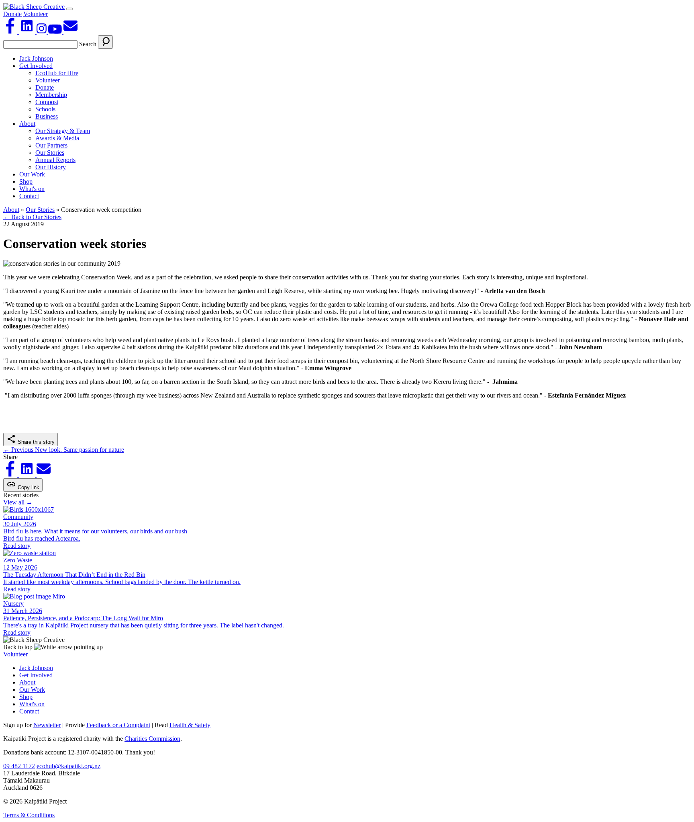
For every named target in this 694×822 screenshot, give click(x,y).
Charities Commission (152, 738)
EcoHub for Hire (56, 73)
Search (87, 44)
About (27, 123)
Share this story (35, 442)
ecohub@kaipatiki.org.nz (68, 766)
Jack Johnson (36, 58)
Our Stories (49, 152)
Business (46, 116)
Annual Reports (55, 159)
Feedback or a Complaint (118, 725)
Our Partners (51, 145)
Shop (26, 181)
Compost (46, 101)
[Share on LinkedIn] (28, 474)
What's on (32, 188)
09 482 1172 (19, 766)
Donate (12, 13)
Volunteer (35, 13)
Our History (50, 167)
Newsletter (47, 725)
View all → (18, 502)
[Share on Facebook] (11, 474)
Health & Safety (189, 725)
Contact (29, 196)
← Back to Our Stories (32, 216)
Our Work (32, 174)
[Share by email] (44, 474)
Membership (51, 94)
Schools (45, 109)
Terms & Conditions (29, 815)
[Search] (105, 42)
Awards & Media (57, 138)
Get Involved (36, 65)
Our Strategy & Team (62, 130)
